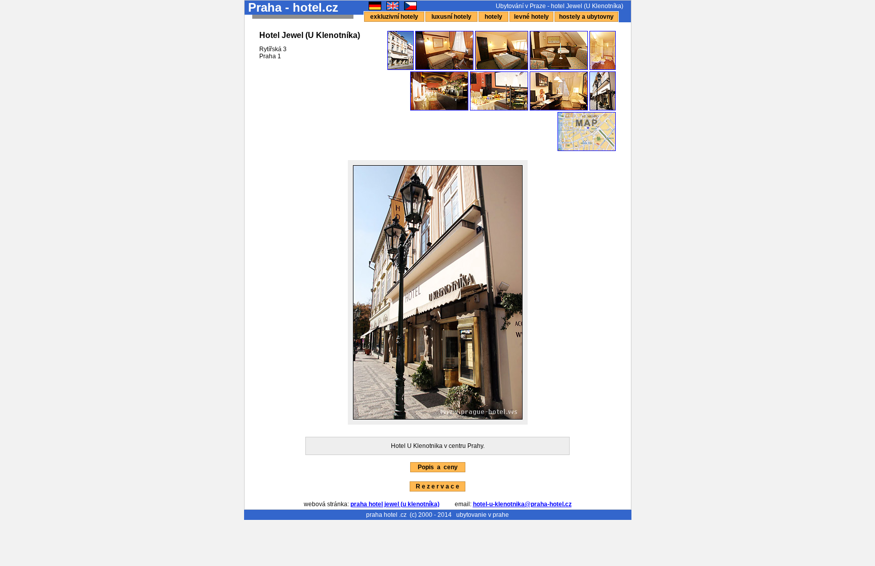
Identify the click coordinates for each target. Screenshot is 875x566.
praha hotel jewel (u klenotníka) (395, 504)
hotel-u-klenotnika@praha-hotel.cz (522, 504)
